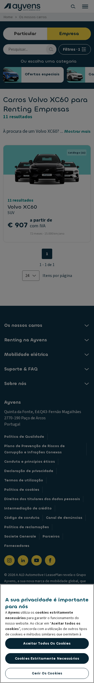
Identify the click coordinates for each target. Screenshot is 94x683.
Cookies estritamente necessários (47, 658)
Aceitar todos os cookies (46, 643)
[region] (47, 633)
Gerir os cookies (47, 673)
